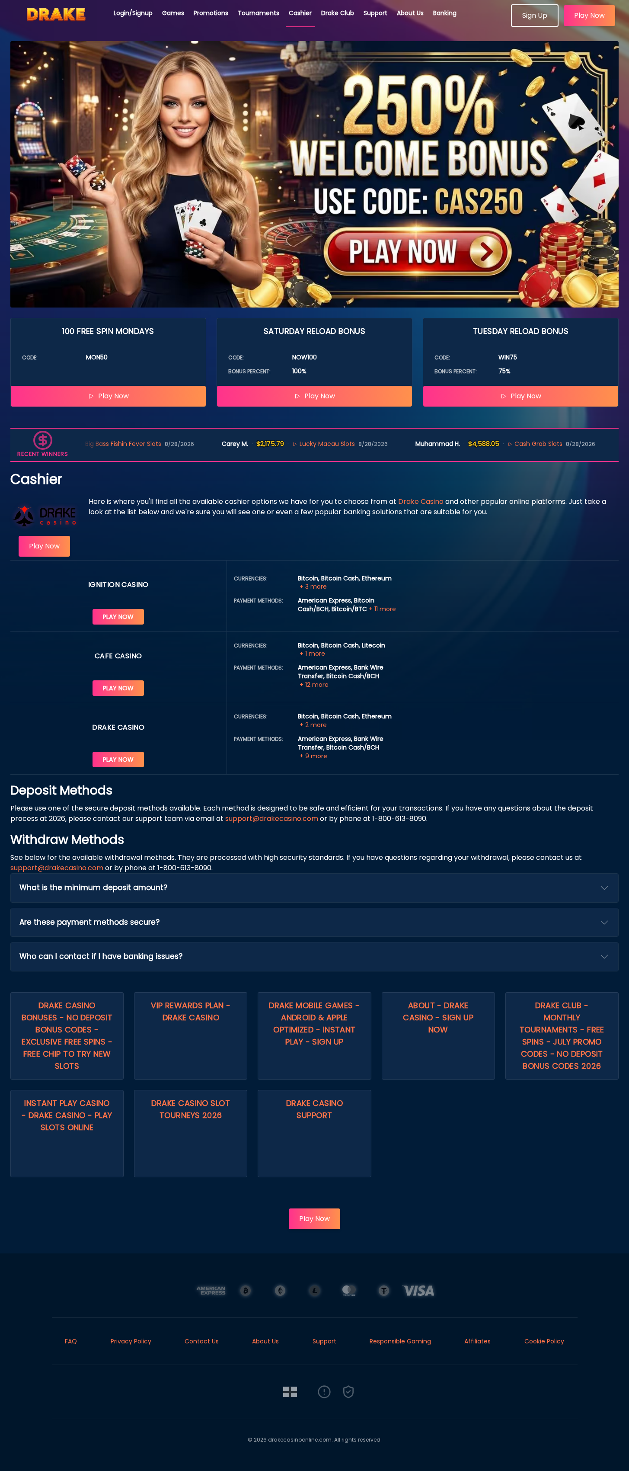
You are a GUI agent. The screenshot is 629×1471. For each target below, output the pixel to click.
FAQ (71, 1341)
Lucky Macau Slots (291, 443)
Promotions (211, 13)
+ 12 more (314, 684)
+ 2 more (313, 725)
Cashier (300, 13)
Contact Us (202, 1341)
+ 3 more (313, 586)
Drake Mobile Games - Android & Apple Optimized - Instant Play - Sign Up (314, 1023)
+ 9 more (313, 756)
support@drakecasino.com (271, 819)
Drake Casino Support (314, 1109)
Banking (445, 13)
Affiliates (477, 1341)
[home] (57, 24)
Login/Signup (133, 13)
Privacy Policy (131, 1341)
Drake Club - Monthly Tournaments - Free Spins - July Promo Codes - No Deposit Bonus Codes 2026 (562, 1035)
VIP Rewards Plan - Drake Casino (190, 1011)
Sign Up (534, 15)
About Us (410, 13)
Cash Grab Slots (503, 443)
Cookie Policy (544, 1341)
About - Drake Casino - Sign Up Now (438, 1017)
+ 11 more (382, 609)
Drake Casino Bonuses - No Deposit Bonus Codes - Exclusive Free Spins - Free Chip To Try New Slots (67, 1035)
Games (173, 13)
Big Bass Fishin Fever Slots (87, 443)
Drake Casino (421, 501)
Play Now (589, 15)
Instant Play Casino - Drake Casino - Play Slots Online (67, 1115)
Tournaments (258, 13)
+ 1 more (312, 653)
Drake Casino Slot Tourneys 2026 (190, 1109)
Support (375, 13)
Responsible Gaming (400, 1341)
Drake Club (337, 13)
